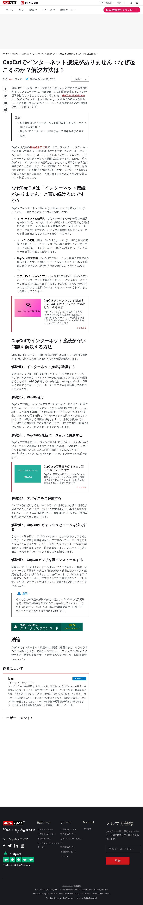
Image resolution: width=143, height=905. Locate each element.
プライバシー (68, 886)
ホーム (9, 9)
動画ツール (66, 9)
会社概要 (87, 829)
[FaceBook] (4, 846)
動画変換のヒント (68, 834)
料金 (21, 9)
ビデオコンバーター (46, 834)
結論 (22, 135)
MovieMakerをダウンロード (121, 9)
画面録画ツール (44, 839)
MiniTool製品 (105, 3)
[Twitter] (26, 79)
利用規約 (77, 886)
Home (6, 53)
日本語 (77, 79)
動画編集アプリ (38, 147)
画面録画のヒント (68, 852)
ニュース (64, 856)
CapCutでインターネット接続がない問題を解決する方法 (52, 131)
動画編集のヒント (68, 829)
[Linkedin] (16, 846)
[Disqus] (46, 758)
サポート (121, 3)
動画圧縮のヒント (68, 847)
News (15, 53)
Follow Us (80, 678)
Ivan (10, 79)
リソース (47, 9)
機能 (31, 9)
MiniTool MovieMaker (73, 95)
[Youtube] (22, 846)
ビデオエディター (45, 829)
